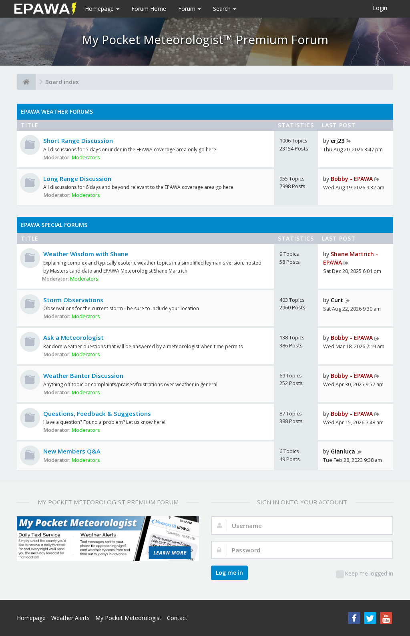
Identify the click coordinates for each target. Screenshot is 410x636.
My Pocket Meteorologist (128, 618)
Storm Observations (73, 300)
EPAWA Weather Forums (57, 111)
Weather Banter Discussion (83, 375)
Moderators (86, 157)
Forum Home (148, 8)
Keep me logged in (369, 573)
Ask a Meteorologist (73, 337)
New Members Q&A (71, 451)
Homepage (100, 8)
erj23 (337, 140)
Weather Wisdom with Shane (85, 254)
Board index (62, 82)
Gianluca (343, 451)
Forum (187, 8)
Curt (337, 300)
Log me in (229, 572)
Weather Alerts (70, 618)
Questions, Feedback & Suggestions (97, 413)
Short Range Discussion (78, 140)
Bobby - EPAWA (352, 179)
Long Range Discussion (77, 179)
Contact (177, 618)
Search (222, 8)
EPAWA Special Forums (54, 225)
